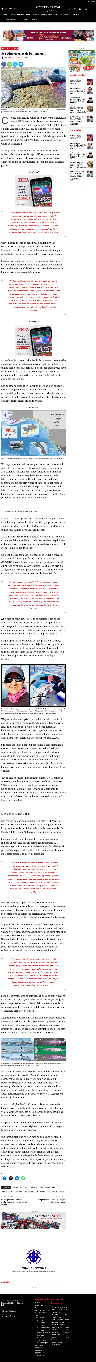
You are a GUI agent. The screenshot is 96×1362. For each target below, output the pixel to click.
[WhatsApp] (9, 64)
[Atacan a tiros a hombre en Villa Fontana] (90, 82)
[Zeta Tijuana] (48, 7)
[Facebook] (69, 9)
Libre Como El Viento (47, 1188)
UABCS (42, 1191)
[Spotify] (80, 9)
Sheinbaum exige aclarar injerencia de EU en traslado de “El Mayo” (78, 90)
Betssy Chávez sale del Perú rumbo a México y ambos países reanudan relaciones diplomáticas (77, 120)
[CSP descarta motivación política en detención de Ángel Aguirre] (90, 100)
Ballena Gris (17, 1188)
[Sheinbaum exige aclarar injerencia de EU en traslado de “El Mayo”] (90, 90)
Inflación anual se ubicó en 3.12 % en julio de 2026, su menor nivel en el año (78, 109)
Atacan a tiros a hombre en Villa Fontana (76, 81)
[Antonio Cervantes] (2, 57)
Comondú (33, 1188)
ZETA (62, 1191)
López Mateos (7, 1191)
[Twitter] (86, 9)
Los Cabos (18, 1191)
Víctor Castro (52, 1191)
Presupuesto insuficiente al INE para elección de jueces (51, 1200)
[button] (91, 9)
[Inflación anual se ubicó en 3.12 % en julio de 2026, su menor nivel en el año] (90, 109)
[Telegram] (21, 64)
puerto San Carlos (31, 1191)
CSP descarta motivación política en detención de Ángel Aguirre (78, 100)
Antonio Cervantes (15, 58)
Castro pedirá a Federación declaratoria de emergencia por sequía (14, 1202)
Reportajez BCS (10, 48)
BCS (25, 1188)
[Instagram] (75, 9)
